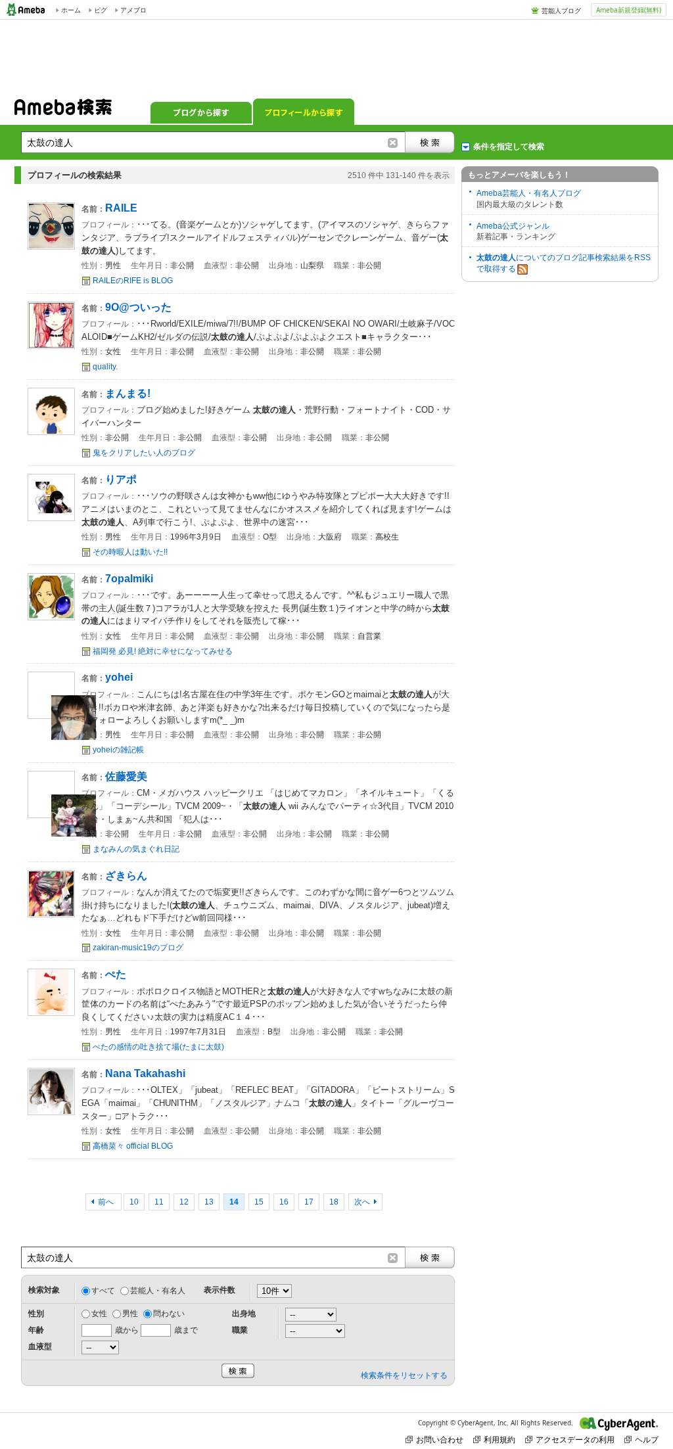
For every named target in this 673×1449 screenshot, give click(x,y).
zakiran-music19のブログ (138, 947)
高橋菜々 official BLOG (133, 1146)
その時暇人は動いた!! (130, 552)
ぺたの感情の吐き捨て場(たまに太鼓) (158, 1046)
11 (159, 1202)
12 (184, 1202)
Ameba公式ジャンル (512, 226)
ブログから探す (201, 112)
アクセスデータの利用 (575, 1439)
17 (308, 1202)
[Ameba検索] (63, 111)
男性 (130, 1313)
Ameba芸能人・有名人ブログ (528, 193)
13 (209, 1202)
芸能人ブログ (561, 10)
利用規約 (499, 1439)
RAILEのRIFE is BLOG (133, 280)
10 (134, 1202)
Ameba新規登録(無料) (628, 9)
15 (259, 1202)
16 (284, 1202)
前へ (107, 1202)
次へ (362, 1202)
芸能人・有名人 (157, 1290)
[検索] (430, 142)
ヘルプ (647, 1439)
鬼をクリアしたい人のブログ (144, 452)
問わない (169, 1313)
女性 (99, 1313)
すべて (103, 1290)
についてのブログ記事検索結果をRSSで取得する (563, 263)
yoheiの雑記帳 (118, 749)
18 (333, 1202)
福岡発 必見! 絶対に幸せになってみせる (163, 651)
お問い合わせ (439, 1439)
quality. (105, 366)
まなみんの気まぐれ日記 (136, 849)
